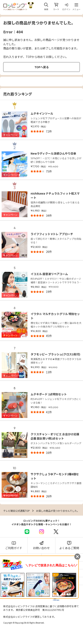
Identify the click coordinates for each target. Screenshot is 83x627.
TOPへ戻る (41, 67)
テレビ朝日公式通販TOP (16, 510)
